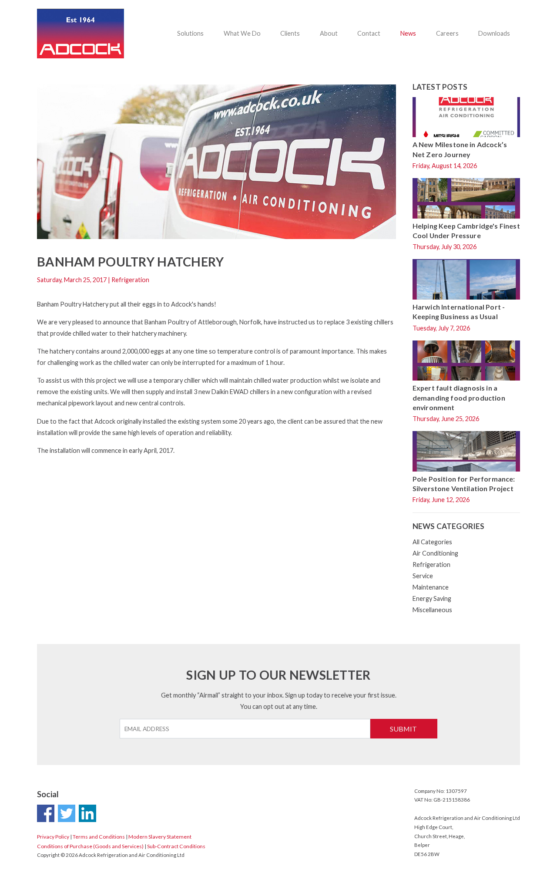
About (329, 33)
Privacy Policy (53, 836)
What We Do (242, 33)
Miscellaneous (432, 609)
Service (423, 576)
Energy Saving (432, 598)
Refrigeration (431, 564)
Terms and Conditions (99, 836)
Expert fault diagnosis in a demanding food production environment (459, 397)
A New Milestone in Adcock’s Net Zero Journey (460, 149)
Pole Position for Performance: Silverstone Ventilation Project (464, 483)
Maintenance (431, 587)
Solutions (190, 33)
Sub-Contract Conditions (176, 846)
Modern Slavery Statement (159, 836)
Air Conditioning (435, 553)
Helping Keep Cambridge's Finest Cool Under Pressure (466, 230)
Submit (403, 729)
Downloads (494, 33)
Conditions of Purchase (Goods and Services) (90, 846)
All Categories (432, 542)
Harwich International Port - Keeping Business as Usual (459, 311)
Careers (447, 33)
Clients (290, 33)
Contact (368, 33)
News (408, 33)
